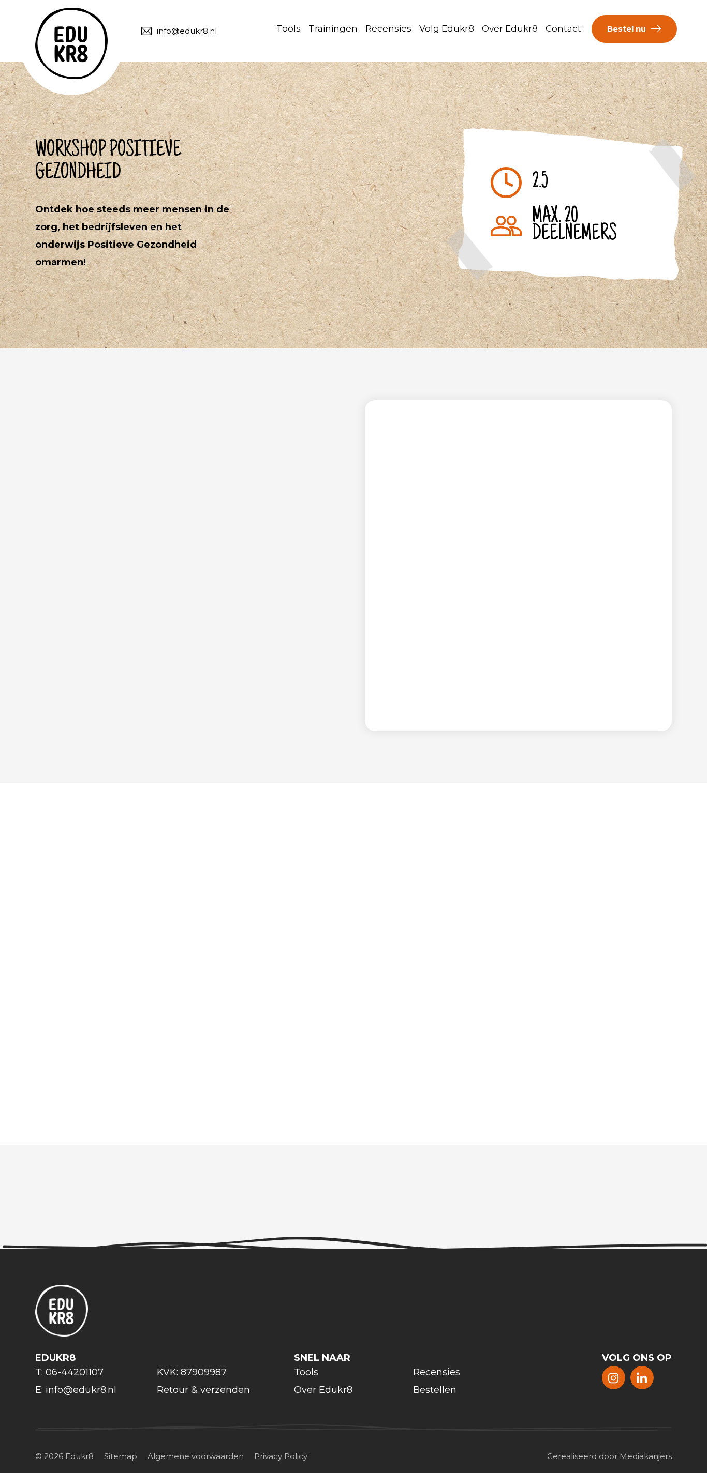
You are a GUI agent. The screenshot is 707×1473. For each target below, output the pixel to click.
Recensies (388, 28)
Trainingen (333, 28)
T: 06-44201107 (69, 1372)
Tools (288, 28)
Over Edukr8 (510, 28)
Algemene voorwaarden (196, 1456)
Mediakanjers (646, 1456)
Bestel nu (626, 29)
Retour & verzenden (203, 1389)
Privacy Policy (280, 1456)
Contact (563, 28)
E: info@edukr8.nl (75, 1389)
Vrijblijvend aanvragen (541, 691)
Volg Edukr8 (446, 28)
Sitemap (120, 1456)
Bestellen (434, 1389)
